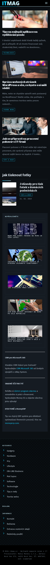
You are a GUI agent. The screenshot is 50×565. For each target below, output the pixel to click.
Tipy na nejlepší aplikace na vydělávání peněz (19, 33)
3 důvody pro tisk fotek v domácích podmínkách (31, 187)
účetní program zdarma (25, 391)
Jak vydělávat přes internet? (22, 288)
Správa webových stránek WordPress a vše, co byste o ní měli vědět (24, 85)
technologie (8, 53)
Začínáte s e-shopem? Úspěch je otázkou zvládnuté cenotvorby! (23, 262)
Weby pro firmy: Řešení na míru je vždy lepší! (25, 236)
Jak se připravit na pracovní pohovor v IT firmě (20, 140)
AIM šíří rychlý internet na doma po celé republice (24, 312)
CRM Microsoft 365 (24, 368)
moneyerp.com (12, 423)
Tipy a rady (8, 160)
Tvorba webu (8, 109)
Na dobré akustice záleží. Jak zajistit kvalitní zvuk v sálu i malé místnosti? (24, 339)
